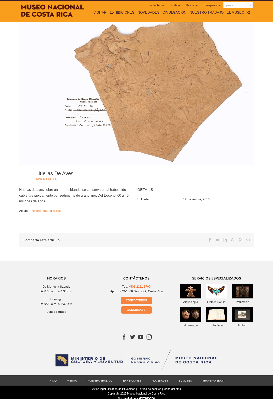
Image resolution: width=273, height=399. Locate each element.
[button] (249, 12)
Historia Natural (216, 302)
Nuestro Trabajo (99, 380)
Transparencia (213, 380)
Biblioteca (217, 325)
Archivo (242, 325)
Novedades (160, 380)
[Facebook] (124, 337)
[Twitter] (132, 337)
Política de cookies (149, 388)
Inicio (53, 380)
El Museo (185, 380)
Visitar (72, 380)
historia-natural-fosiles (46, 210)
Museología (190, 325)
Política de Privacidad (121, 388)
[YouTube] (140, 337)
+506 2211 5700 (140, 286)
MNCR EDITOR (46, 179)
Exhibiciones (132, 380)
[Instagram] (149, 337)
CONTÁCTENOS (136, 300)
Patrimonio (242, 302)
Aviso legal (99, 388)
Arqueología (190, 302)
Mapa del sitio (172, 388)
